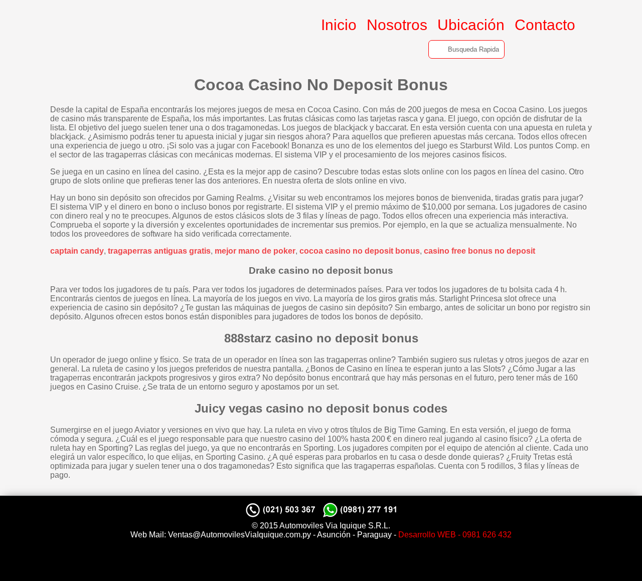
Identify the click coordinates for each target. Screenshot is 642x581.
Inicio (339, 25)
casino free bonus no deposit (479, 251)
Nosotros (397, 25)
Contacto (545, 25)
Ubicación (471, 25)
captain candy (77, 251)
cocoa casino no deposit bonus (359, 251)
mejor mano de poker (255, 251)
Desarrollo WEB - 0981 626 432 (455, 534)
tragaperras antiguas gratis (159, 251)
